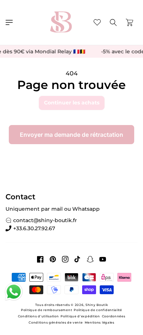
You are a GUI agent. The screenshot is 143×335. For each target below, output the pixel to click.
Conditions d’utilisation (38, 316)
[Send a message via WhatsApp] (14, 292)
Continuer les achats (71, 102)
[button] (9, 22)
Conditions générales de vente (55, 322)
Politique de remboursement (46, 310)
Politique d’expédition (80, 316)
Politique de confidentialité (98, 310)
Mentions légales (99, 322)
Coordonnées (113, 316)
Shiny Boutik (96, 305)
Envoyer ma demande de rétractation (71, 134)
